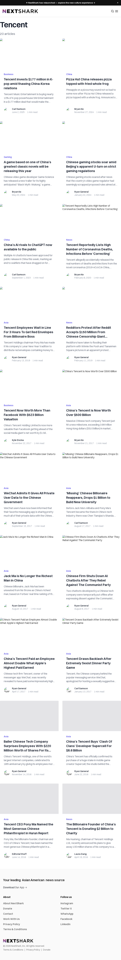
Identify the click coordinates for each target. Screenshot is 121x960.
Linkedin (65, 924)
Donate (7, 908)
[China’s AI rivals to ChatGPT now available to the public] (29, 219)
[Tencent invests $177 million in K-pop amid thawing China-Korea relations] (29, 54)
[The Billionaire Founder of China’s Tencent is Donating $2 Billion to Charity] (91, 799)
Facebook (66, 919)
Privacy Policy (11, 924)
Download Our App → (15, 887)
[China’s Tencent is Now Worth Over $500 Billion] (91, 385)
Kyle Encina (18, 440)
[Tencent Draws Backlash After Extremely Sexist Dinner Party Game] (91, 633)
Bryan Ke (79, 109)
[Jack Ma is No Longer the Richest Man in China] (29, 550)
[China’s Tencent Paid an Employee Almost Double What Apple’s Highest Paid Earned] (29, 633)
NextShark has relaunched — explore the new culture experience (60, 2)
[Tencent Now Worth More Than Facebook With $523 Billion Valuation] (29, 385)
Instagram (66, 903)
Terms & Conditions (15, 929)
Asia (6, 322)
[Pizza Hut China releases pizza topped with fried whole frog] (91, 54)
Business (8, 74)
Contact (8, 913)
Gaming (8, 157)
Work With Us (11, 919)
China (69, 74)
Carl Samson (18, 109)
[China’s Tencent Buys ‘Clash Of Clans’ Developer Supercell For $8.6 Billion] (91, 716)
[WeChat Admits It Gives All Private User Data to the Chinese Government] (29, 467)
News (69, 239)
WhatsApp (66, 913)
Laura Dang (80, 854)
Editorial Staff (19, 854)
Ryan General (81, 191)
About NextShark (13, 903)
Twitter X (66, 908)
